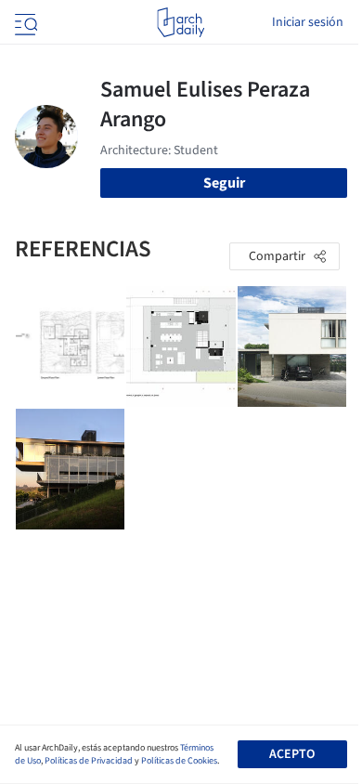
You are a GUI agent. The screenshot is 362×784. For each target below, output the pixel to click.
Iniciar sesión (307, 22)
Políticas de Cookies (179, 760)
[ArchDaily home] (180, 22)
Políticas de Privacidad (89, 760)
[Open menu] (24, 22)
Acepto (292, 754)
